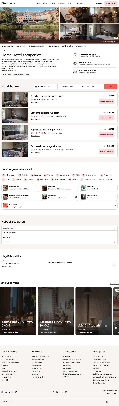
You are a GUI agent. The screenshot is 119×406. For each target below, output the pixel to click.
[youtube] (66, 392)
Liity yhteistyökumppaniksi (71, 362)
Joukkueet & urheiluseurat (71, 359)
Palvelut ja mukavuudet (36, 46)
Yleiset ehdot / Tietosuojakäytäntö (105, 377)
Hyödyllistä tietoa (53, 46)
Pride (3, 368)
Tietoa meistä (6, 356)
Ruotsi (9, 51)
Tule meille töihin (7, 374)
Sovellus (96, 368)
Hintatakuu (97, 371)
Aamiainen (5, 365)
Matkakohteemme (38, 359)
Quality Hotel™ (37, 365)
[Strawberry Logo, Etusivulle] (8, 3)
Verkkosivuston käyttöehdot (102, 374)
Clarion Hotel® (37, 368)
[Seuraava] (26, 99)
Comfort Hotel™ (37, 362)
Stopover (35, 374)
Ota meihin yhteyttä (100, 359)
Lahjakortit (66, 356)
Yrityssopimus (67, 365)
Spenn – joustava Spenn (70, 371)
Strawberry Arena (7, 359)
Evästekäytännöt (99, 383)
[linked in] (62, 392)
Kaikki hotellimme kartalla (40, 356)
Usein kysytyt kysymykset (101, 362)
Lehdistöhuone (6, 377)
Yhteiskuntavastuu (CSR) (10, 362)
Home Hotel (36, 371)
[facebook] (53, 392)
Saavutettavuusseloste (101, 380)
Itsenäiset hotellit (38, 377)
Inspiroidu (5, 380)
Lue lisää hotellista (7, 71)
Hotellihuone (20, 46)
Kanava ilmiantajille (8, 371)
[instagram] (57, 392)
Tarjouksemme (81, 46)
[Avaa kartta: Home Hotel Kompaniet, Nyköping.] (114, 265)
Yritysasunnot (67, 368)
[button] (15, 99)
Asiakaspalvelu (98, 356)
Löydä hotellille (67, 46)
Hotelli (3, 51)
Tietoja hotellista (7, 46)
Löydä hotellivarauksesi (101, 365)
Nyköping (16, 51)
